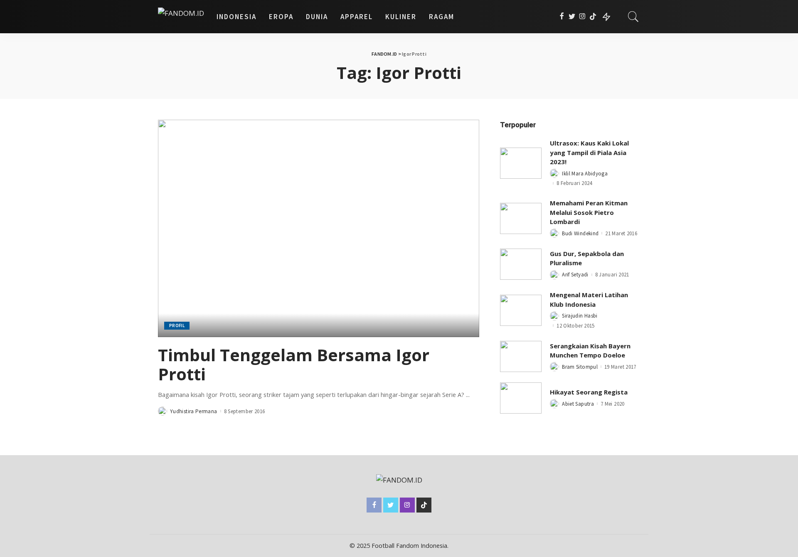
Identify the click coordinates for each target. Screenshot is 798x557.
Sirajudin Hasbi (579, 315)
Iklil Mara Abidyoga (585, 173)
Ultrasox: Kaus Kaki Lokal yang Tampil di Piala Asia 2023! (589, 152)
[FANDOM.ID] (181, 16)
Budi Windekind (580, 233)
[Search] (633, 16)
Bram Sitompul (580, 367)
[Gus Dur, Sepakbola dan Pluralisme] (521, 264)
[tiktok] (593, 16)
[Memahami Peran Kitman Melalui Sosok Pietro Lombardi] (521, 218)
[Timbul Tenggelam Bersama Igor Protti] (318, 228)
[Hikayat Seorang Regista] (521, 398)
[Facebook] (562, 16)
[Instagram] (582, 16)
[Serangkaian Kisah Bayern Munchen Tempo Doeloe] (521, 356)
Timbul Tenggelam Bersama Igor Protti (293, 364)
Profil (177, 325)
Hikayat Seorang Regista (589, 392)
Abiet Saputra (578, 404)
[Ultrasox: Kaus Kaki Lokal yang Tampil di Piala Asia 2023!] (521, 163)
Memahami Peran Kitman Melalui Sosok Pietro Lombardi (589, 212)
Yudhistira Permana (193, 411)
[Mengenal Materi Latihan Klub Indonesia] (521, 310)
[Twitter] (572, 16)
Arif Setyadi (575, 274)
